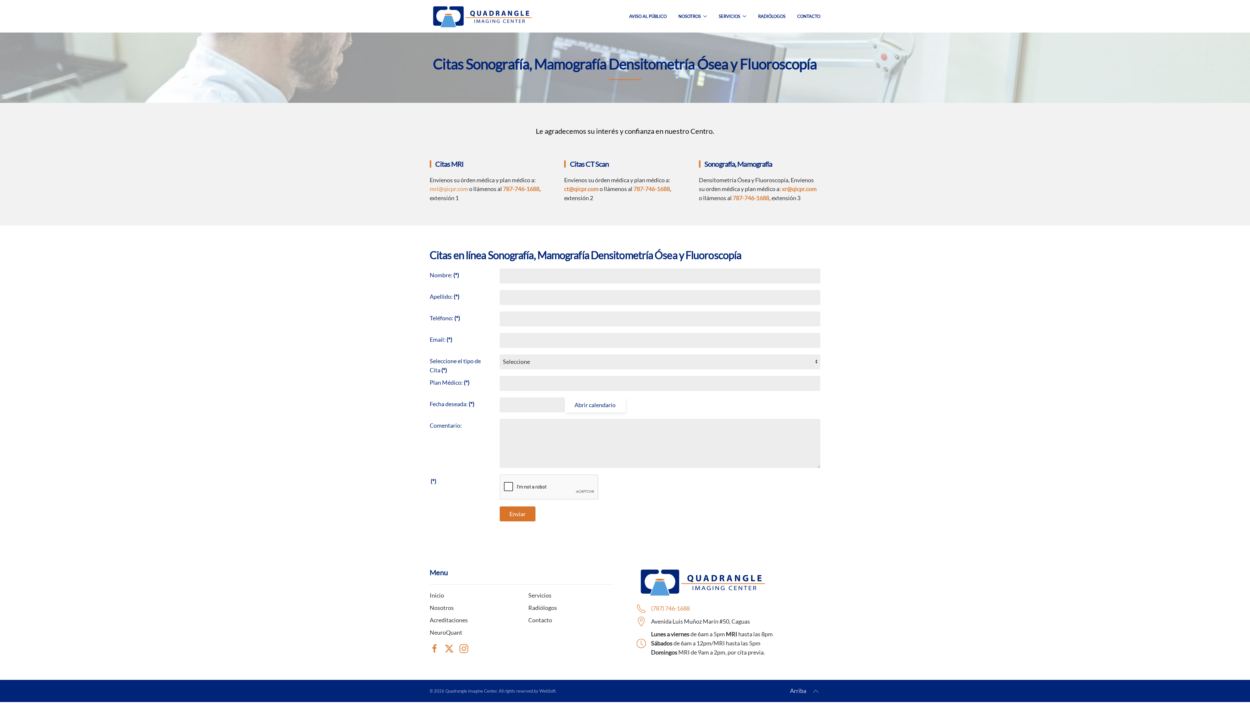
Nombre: (444, 275)
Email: (441, 339)
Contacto (808, 16)
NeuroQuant (446, 632)
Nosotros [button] (689, 16)
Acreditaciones (449, 620)
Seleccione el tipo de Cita (455, 365)
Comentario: (446, 425)
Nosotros (442, 607)
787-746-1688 (651, 188)
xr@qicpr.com (799, 188)
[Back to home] (482, 16)
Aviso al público (648, 16)
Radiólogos (771, 16)
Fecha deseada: (452, 403)
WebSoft (547, 691)
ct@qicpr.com (581, 188)
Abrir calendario (595, 404)
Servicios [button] (729, 16)
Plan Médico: (449, 382)
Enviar (517, 513)
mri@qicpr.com (449, 188)
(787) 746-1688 (670, 608)
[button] (815, 691)
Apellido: (444, 296)
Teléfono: (445, 318)
